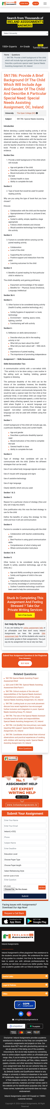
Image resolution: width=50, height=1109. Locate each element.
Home (6, 55)
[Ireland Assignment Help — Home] (9, 3)
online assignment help (33, 628)
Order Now (24, 3)
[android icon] (37, 921)
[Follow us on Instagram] (29, 1013)
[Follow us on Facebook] (20, 1013)
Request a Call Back (14, 913)
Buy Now (25, 663)
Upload (7, 886)
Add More (42, 887)
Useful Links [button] (8, 976)
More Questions (25, 748)
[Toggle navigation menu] (45, 3)
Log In (35, 3)
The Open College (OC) (26, 113)
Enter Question (11, 876)
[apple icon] (13, 921)
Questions (16, 55)
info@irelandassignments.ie (26, 1019)
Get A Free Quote (25, 615)
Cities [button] (5, 994)
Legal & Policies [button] (9, 985)
